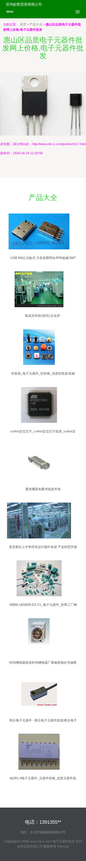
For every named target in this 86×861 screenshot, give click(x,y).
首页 (23, 24)
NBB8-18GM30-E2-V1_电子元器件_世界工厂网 (43, 604)
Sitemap (63, 846)
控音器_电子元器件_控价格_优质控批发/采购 (43, 373)
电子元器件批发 (64, 841)
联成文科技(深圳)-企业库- (43, 315)
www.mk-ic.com (41, 841)
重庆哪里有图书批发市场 (43, 489)
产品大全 (36, 24)
